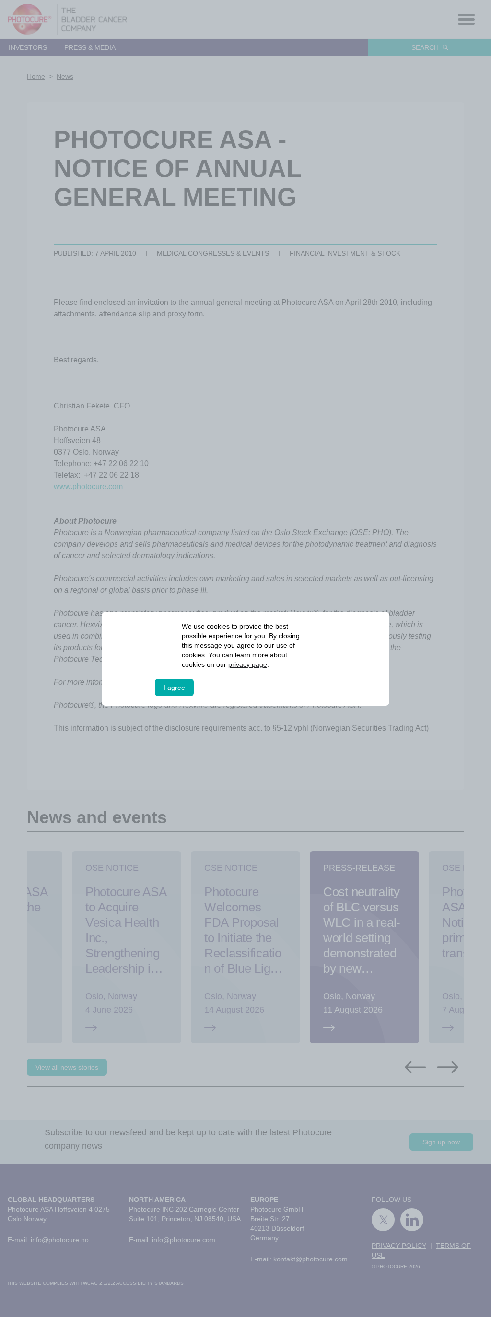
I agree (174, 687)
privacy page (247, 664)
